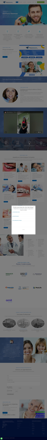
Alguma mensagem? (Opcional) (17, 220)
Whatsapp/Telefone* (15, 216)
